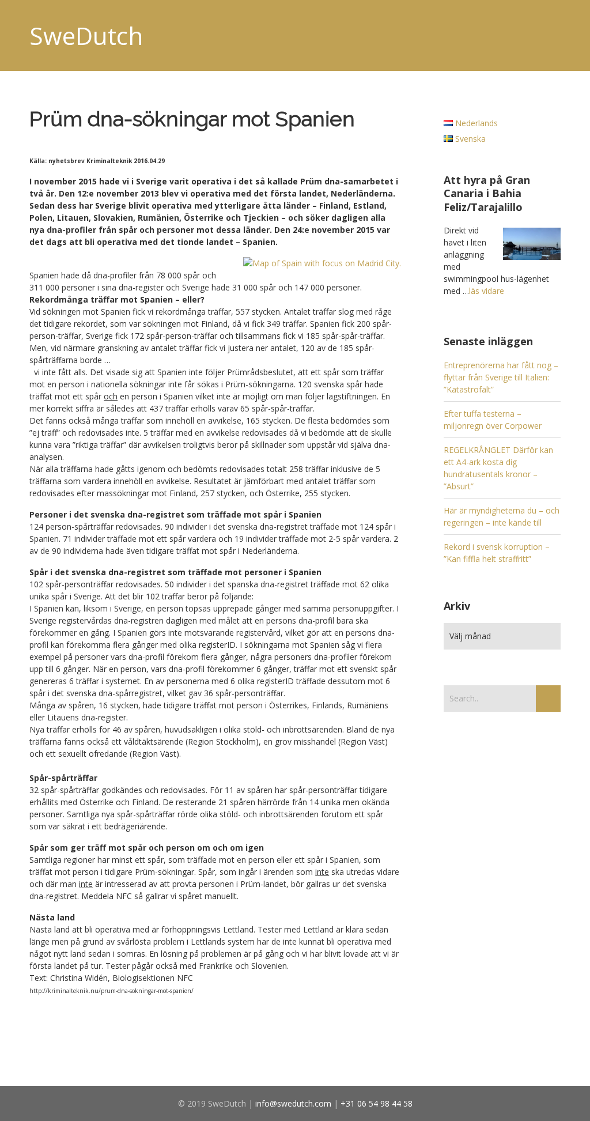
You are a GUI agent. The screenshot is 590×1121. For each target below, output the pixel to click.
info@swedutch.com (293, 1103)
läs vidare (486, 290)
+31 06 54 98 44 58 (377, 1103)
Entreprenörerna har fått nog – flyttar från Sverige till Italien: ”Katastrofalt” (501, 377)
